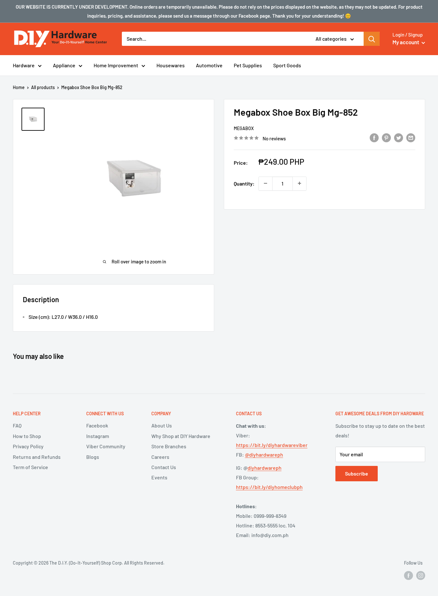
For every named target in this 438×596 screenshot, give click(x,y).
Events (159, 477)
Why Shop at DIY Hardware (180, 436)
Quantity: (244, 183)
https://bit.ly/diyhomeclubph (269, 487)
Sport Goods (287, 65)
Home (19, 87)
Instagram (97, 436)
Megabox (244, 128)
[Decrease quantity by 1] (265, 183)
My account (406, 42)
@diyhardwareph (264, 454)
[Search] (372, 39)
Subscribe (356, 473)
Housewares (170, 65)
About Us (161, 425)
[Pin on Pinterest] (386, 137)
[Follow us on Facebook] (408, 575)
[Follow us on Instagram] (420, 575)
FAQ (17, 425)
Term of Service (30, 467)
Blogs (92, 457)
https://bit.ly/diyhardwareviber (271, 445)
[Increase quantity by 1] (299, 183)
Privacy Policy (28, 446)
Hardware (24, 65)
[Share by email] (410, 137)
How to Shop (27, 436)
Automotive (209, 65)
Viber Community (105, 446)
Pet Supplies (248, 65)
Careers (160, 457)
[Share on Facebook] (374, 137)
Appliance (64, 65)
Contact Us (163, 467)
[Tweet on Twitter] (398, 137)
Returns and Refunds (37, 457)
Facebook (97, 425)
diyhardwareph (265, 468)
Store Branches (168, 446)
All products (43, 87)
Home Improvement (116, 65)
